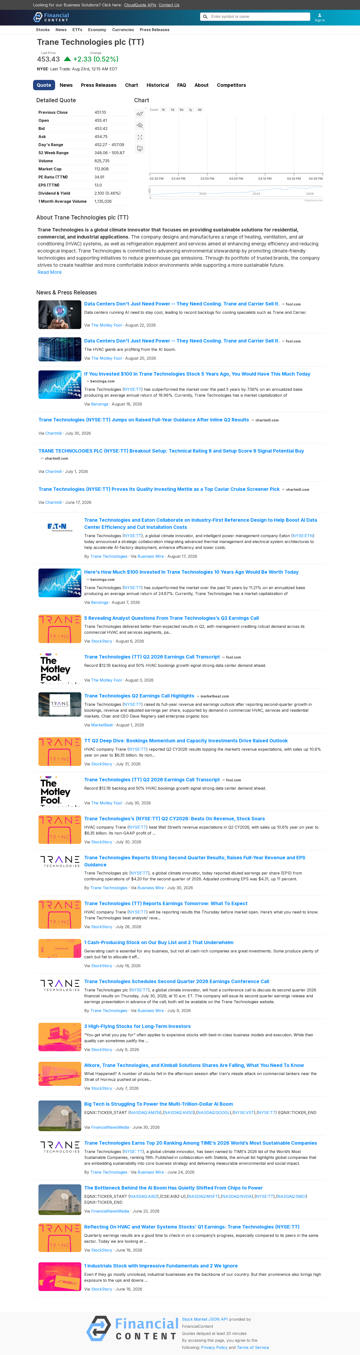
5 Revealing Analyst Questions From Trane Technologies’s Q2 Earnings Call (171, 618)
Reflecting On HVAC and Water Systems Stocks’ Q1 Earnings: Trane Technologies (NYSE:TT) (192, 1227)
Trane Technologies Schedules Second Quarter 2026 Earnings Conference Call (176, 981)
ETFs (77, 29)
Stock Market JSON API (205, 1319)
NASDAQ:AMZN (145, 1112)
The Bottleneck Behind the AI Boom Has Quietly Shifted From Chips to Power (173, 1188)
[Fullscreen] (140, 137)
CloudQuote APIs (140, 4)
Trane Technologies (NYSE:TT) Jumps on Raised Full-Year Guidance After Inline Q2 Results (158, 420)
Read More (49, 272)
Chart (131, 85)
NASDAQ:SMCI (291, 1196)
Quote (44, 85)
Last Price (48, 53)
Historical (158, 85)
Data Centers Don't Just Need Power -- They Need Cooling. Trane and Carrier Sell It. (192, 304)
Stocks (43, 29)
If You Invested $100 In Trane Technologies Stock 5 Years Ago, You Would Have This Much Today (197, 377)
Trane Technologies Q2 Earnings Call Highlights (156, 696)
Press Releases (154, 29)
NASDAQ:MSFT (203, 1196)
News (61, 29)
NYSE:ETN (303, 535)
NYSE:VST (244, 1112)
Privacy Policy (214, 1347)
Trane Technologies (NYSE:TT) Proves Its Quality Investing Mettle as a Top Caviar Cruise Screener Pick (173, 489)
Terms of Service (253, 1347)
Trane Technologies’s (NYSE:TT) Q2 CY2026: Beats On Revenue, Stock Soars (174, 819)
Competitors (231, 85)
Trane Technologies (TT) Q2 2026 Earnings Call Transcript (162, 657)
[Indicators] (140, 114)
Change (95, 53)
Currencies (123, 29)
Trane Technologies (108, 556)
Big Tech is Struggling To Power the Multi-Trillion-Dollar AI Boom (158, 1104)
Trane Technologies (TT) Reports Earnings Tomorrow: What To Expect (166, 903)
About (202, 85)
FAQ (181, 85)
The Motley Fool (106, 325)
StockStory (101, 641)
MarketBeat (102, 724)
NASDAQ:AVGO (178, 1112)
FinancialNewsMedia (110, 1127)
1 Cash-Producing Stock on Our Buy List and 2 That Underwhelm (158, 942)
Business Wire (151, 556)
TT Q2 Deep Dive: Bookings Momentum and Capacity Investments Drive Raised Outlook (186, 741)
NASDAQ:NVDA (237, 1196)
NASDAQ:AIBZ (143, 1196)
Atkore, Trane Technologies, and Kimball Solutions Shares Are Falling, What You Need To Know (194, 1065)
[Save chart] (140, 149)
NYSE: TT (133, 1151)
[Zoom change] (140, 125)
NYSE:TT (132, 389)
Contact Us (169, 4)
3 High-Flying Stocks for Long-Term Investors (137, 1026)
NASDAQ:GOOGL (214, 1112)
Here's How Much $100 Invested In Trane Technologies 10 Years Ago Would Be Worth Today (191, 575)
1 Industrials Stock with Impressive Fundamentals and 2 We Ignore (161, 1266)
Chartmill (53, 433)
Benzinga (99, 404)
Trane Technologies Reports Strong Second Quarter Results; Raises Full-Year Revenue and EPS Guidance (194, 861)
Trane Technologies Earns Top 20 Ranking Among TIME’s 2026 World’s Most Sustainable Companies (200, 1143)
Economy (97, 29)
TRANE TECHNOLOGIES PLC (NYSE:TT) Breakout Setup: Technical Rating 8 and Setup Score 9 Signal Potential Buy (171, 454)
